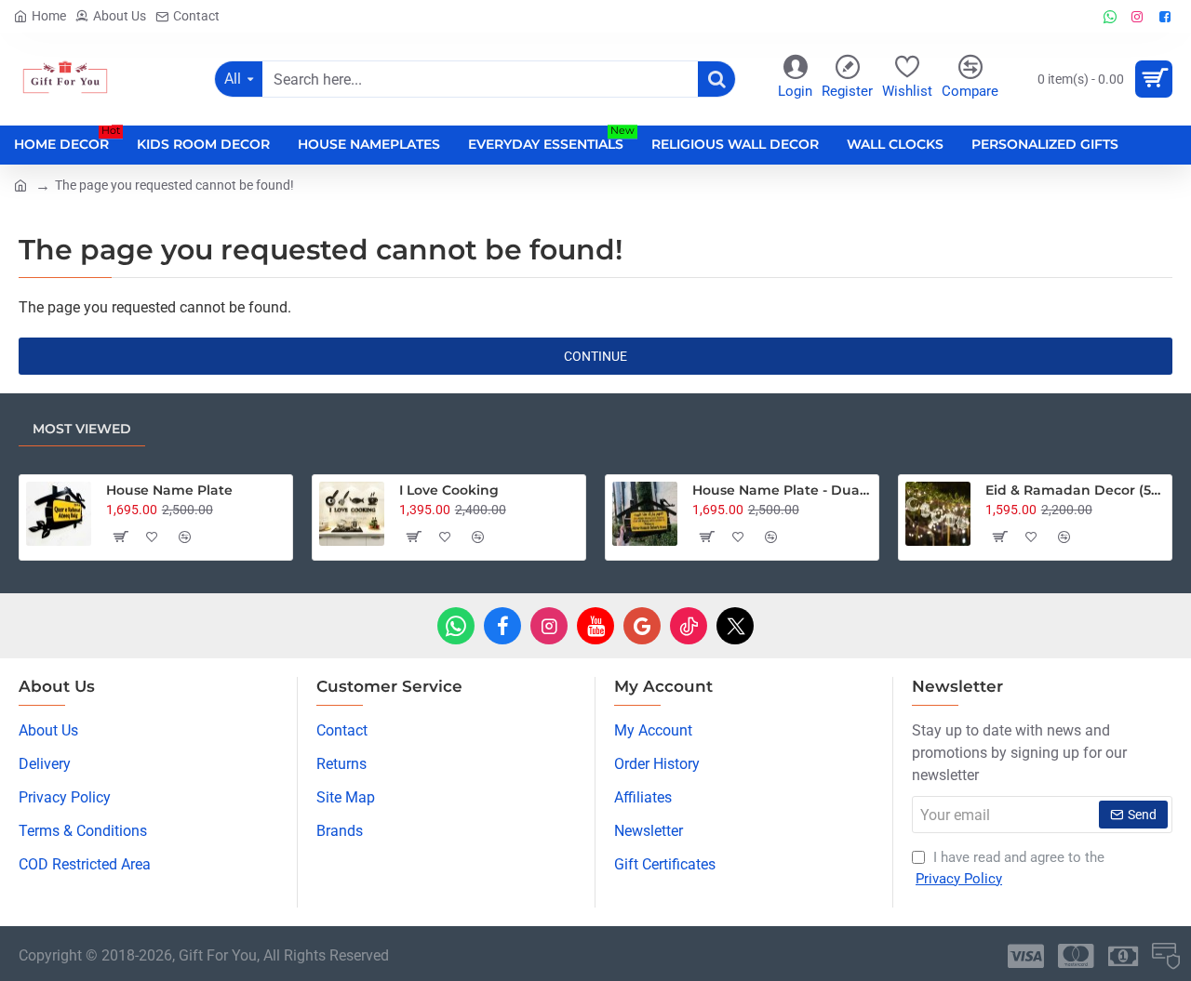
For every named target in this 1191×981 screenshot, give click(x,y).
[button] (119, 536)
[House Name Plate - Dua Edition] (644, 514)
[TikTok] (688, 625)
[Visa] (1026, 956)
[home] (20, 184)
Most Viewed (82, 428)
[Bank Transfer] (1123, 956)
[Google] (642, 625)
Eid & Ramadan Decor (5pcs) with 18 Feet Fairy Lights (1075, 490)
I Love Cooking (449, 490)
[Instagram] (549, 625)
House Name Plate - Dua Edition (782, 490)
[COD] (1166, 956)
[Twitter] (735, 625)
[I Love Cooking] (351, 514)
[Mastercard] (1076, 956)
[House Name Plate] (58, 514)
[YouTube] (595, 625)
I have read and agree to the (1010, 868)
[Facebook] (502, 625)
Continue (595, 356)
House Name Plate (169, 490)
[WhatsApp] (456, 625)
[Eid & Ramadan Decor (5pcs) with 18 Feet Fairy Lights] (937, 514)
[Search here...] (716, 79)
